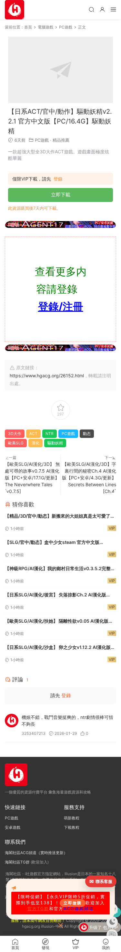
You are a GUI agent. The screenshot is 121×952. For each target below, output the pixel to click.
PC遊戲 (42, 140)
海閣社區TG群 (17, 862)
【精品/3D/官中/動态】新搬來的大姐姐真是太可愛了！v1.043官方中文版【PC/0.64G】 (60, 516)
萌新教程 (71, 818)
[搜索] (91, 9)
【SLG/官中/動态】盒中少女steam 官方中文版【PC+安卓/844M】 (52, 542)
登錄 (58, 179)
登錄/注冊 (60, 306)
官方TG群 (38, 909)
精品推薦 (61, 140)
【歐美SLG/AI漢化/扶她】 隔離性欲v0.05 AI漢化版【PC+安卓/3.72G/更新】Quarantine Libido (56, 621)
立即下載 (60, 195)
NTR (49, 433)
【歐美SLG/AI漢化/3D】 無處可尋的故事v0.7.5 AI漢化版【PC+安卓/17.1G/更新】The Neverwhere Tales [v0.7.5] (32, 477)
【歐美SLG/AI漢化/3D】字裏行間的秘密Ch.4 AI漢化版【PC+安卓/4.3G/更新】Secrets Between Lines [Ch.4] (89, 477)
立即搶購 (73, 903)
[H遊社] (60, 224)
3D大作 (14, 433)
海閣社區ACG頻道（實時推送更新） (36, 852)
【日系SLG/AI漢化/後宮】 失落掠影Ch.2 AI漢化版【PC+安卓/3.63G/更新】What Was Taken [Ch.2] (57, 595)
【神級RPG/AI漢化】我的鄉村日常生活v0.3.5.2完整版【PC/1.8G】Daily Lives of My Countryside (60, 569)
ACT (33, 433)
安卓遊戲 (12, 827)
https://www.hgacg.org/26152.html (47, 375)
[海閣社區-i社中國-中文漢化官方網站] (14, 9)
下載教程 (71, 827)
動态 (87, 433)
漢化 (35, 443)
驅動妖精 (55, 443)
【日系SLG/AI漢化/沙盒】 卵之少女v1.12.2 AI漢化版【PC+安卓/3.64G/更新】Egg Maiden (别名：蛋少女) (60, 647)
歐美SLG (16, 443)
